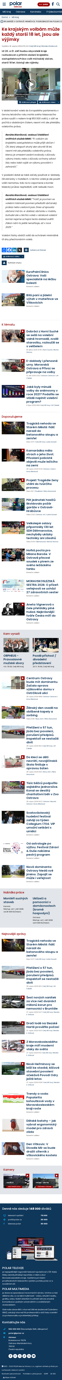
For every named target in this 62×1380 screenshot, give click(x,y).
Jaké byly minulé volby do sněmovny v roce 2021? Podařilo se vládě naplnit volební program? (42, 394)
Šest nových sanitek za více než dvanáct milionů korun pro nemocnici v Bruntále (42, 1003)
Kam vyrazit (11, 634)
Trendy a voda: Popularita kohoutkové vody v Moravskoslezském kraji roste (40, 1101)
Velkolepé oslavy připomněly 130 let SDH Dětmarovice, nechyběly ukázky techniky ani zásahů (41, 530)
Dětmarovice (41, 542)
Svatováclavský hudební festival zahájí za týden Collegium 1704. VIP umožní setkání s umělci (40, 822)
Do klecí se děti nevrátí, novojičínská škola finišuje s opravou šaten (41, 762)
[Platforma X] (20, 1356)
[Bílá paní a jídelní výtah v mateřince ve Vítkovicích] (13, 299)
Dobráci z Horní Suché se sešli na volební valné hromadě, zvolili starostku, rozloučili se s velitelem (42, 338)
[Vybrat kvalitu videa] (58, 102)
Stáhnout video (48, 102)
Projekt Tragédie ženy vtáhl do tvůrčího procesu (42, 484)
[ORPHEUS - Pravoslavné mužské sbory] (16, 645)
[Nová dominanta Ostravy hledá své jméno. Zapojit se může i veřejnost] (13, 871)
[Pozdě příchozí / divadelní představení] (46, 645)
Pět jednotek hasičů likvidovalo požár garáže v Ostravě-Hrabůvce (41, 505)
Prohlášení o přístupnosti (32, 1374)
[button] (31, 263)
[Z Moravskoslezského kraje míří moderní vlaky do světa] (13, 1046)
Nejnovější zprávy (14, 934)
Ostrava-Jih (40, 515)
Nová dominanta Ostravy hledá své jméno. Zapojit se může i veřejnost (39, 872)
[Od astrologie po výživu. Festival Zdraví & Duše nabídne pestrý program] (13, 848)
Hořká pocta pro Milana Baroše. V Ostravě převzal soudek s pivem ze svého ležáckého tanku (40, 559)
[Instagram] (15, 1356)
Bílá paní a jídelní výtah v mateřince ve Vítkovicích (42, 299)
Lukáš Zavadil (51, 442)
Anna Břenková (32, 471)
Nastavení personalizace (11, 1374)
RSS (54, 1374)
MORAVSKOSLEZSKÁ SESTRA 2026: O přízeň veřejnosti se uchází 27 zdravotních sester (42, 586)
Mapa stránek (10, 1377)
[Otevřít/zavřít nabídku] (4, 4)
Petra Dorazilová (50, 491)
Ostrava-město (49, 469)
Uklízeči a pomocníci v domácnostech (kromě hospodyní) (44, 905)
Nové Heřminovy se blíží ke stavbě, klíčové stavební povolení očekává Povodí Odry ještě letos (42, 1071)
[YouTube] (34, 1356)
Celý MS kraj (45, 405)
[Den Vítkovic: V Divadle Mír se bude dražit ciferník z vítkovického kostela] (13, 1148)
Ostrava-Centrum (48, 376)
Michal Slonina (52, 542)
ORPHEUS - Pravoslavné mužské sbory (13, 659)
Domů (5, 17)
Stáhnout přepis (28, 102)
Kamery (8, 1170)
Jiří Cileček (55, 405)
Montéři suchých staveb (15, 900)
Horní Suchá (47, 350)
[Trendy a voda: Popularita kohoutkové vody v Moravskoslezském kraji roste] (13, 1098)
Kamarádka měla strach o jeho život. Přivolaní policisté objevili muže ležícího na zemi (42, 458)
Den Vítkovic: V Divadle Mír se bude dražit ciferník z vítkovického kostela (41, 1149)
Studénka (38, 491)
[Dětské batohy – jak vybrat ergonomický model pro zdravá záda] (13, 1125)
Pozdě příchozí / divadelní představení (44, 659)
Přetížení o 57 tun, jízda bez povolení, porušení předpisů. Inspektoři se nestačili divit (42, 734)
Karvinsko (35, 11)
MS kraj (7, 11)
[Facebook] (11, 1356)
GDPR (46, 1374)
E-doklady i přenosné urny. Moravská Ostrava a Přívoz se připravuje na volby (42, 366)
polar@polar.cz (16, 1333)
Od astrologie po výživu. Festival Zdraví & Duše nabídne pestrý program (42, 849)
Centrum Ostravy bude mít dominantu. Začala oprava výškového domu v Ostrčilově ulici (42, 685)
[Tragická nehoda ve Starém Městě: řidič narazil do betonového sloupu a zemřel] (13, 428)
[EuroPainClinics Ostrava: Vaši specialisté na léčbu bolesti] (13, 276)
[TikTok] (24, 1356)
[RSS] (29, 1356)
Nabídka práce (13, 892)
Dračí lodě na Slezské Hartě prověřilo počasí (42, 1025)
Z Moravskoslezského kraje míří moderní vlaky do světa (42, 1045)
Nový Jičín (39, 719)
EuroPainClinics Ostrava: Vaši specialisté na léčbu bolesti (41, 277)
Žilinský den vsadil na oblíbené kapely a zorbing (42, 711)
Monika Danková (49, 46)
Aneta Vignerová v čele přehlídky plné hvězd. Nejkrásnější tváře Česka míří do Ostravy (41, 611)
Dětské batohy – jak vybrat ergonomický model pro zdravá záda (41, 1126)
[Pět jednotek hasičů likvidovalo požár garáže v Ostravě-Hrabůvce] (13, 504)
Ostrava (20, 11)
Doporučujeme (12, 417)
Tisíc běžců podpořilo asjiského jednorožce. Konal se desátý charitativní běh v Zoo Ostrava (42, 790)
